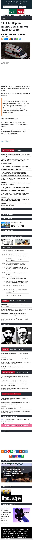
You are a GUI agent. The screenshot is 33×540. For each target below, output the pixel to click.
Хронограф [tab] (22, 349)
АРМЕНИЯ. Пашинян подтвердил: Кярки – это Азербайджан (16, 259)
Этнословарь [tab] (13, 349)
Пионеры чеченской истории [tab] (11, 394)
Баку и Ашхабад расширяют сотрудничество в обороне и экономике (16, 277)
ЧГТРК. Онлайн (5, 523)
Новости (4, 34)
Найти (22, 6)
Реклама (17, 4)
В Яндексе (15, 529)
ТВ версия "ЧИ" (5, 508)
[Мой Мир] (5, 39)
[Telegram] (20, 39)
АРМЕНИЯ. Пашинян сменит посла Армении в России (15, 251)
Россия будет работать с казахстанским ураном (16, 273)
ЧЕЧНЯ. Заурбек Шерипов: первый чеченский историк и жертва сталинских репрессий (15, 363)
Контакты (11, 4)
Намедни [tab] (5, 300)
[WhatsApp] (17, 39)
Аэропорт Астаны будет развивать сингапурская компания (15, 286)
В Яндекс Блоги (17, 531)
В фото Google (24, 529)
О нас (13, 2)
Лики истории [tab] (23, 372)
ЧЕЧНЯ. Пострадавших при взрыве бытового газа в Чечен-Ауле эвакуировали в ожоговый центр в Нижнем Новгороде (16, 155)
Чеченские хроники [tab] (8, 372)
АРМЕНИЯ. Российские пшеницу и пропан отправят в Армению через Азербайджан (17, 282)
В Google (7, 529)
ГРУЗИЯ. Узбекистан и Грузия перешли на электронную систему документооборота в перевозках (17, 269)
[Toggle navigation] (3, 18)
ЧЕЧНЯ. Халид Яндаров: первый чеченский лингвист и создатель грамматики (15, 412)
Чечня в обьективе (6, 512)
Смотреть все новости (13, 296)
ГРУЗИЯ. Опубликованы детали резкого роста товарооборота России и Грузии (16, 263)
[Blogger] (2, 39)
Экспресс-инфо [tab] (21, 300)
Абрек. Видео (4, 514)
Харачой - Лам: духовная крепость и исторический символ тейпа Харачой (14, 389)
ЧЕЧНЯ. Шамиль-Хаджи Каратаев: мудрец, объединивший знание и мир (12, 367)
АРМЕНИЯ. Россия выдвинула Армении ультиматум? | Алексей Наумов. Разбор (16, 255)
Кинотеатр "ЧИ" (5, 516)
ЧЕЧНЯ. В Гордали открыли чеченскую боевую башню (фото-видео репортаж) (15, 305)
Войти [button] (22, 4)
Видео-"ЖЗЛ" (4, 510)
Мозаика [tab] (5, 349)
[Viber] (15, 39)
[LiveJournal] (12, 39)
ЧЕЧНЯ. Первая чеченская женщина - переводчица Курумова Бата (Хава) (14, 358)
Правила (18, 2)
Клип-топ (3, 518)
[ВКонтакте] (7, 39)
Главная (8, 2)
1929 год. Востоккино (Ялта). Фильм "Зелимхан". (13, 381)
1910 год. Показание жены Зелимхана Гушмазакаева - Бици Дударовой (15, 377)
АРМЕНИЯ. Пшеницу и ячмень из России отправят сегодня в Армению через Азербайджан (16, 291)
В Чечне (10, 34)
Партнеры (25, 2)
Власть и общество (19, 34)
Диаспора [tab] (12, 300)
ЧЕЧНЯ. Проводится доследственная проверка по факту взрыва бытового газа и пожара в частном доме (15, 194)
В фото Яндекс (7, 531)
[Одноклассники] (10, 39)
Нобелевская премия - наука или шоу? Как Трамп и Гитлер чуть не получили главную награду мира (16, 309)
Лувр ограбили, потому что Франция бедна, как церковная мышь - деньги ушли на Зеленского (13, 314)
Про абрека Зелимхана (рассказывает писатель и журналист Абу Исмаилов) (14, 384)
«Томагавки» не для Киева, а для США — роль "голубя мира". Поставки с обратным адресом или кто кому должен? (15, 319)
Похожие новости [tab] (8, 150)
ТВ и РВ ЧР (4, 521)
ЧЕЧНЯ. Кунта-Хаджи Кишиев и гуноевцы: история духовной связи (14, 354)
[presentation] (29, 333)
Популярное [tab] (18, 150)
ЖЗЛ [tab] (17, 372)
